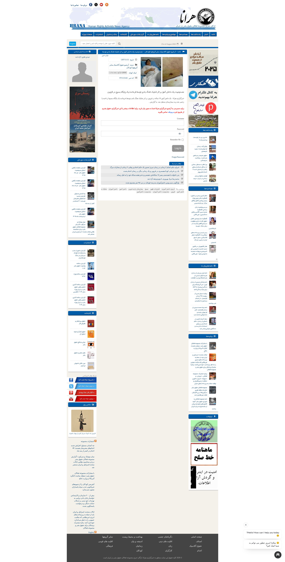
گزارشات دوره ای (137, 34)
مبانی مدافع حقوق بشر (79, 343)
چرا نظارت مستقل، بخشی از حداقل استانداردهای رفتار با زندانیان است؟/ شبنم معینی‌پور (199, 168)
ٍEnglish (91, 532)
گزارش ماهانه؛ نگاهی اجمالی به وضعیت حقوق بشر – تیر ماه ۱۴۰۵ (78, 171)
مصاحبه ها (183, 34)
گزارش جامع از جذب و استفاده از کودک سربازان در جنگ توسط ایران (78, 254)
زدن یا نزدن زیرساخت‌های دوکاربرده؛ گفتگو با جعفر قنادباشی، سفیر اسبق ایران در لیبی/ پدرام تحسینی (203, 237)
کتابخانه (123, 34)
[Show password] (180, 133)
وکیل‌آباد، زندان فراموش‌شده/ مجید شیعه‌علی (200, 149)
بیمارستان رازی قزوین (135, 189)
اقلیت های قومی (105, 541)
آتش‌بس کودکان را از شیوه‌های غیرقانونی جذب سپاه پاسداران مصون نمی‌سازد (83, 487)
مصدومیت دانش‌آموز (144, 192)
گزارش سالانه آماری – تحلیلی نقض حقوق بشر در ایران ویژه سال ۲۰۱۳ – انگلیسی (78, 288)
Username (180, 119)
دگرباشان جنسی (165, 537)
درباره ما (84, 5)
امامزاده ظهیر (155, 189)
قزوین (173, 192)
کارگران (168, 551)
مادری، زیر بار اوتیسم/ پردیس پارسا (200, 138)
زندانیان (139, 546)
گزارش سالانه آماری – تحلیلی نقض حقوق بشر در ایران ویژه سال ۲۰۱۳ (78, 301)
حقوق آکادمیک (165, 52)
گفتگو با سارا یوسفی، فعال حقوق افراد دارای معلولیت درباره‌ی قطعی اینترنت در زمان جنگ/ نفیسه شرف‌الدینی (203, 223)
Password (180, 129)
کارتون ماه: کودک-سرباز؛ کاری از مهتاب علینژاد (82, 433)
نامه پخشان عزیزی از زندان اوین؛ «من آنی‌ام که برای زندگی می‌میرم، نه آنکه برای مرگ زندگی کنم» (199, 285)
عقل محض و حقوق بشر (79, 354)
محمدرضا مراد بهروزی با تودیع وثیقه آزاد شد (163, 179)
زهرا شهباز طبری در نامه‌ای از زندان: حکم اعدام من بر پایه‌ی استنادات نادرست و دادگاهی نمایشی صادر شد (205, 323)
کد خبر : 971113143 (126, 78)
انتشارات (99, 34)
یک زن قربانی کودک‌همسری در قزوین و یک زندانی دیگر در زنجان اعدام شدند (151, 171)
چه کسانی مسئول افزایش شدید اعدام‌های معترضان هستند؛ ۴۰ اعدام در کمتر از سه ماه (83, 198)
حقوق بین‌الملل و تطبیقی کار (80, 322)
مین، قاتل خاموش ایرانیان (79, 364)
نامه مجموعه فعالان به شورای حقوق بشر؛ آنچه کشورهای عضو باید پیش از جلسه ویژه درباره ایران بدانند (203, 403)
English (72, 44)
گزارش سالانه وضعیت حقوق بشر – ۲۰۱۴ (79, 266)
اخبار (206, 34)
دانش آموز (122, 189)
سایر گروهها (155, 52)
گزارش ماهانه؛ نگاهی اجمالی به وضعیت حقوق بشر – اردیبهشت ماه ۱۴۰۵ (78, 212)
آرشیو (173, 52)
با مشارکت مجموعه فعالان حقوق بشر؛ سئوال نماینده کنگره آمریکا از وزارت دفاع (82, 476)
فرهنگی (109, 546)
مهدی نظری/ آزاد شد (82, 57)
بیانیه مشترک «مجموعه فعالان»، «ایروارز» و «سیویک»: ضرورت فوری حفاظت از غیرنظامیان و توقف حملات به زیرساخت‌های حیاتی (204, 378)
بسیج (146, 189)
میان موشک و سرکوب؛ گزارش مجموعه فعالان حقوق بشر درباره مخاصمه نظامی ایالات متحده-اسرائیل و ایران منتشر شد (83, 228)
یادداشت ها (196, 34)
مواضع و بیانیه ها (169, 34)
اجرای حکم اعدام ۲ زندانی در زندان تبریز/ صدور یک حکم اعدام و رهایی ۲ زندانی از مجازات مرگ (144, 167)
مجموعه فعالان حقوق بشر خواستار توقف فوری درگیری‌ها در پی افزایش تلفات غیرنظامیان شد (199, 391)
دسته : (131, 65)
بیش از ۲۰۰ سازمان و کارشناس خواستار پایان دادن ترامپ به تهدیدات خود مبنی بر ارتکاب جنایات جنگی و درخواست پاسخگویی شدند (82, 500)
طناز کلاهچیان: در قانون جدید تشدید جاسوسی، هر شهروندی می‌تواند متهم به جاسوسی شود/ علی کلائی (199, 250)
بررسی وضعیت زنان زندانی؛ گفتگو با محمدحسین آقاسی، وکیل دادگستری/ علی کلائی (199, 210)
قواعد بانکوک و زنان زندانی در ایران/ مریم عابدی (200, 178)
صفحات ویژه (87, 34)
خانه (213, 34)
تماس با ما (75, 5)
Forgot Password (178, 157)
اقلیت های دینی (165, 541)
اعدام (199, 551)
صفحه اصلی (196, 537)
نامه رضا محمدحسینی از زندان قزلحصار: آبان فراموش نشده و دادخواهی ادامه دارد (199, 311)
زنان (170, 546)
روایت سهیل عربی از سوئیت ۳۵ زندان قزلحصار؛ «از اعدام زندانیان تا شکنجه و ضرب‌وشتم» (205, 298)
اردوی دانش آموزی (168, 189)
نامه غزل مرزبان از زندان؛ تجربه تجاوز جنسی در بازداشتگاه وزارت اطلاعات (199, 275)
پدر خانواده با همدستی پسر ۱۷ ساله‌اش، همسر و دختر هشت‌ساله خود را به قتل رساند (148, 175)
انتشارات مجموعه (87, 441)
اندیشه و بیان (136, 541)
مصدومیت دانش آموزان (161, 192)
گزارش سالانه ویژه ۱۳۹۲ (79, 275)
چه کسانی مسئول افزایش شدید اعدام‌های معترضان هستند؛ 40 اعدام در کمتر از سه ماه (82, 448)
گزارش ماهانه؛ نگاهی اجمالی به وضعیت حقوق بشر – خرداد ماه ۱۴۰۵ (78, 184)
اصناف (199, 541)
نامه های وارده (153, 34)
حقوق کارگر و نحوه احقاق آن (79, 333)
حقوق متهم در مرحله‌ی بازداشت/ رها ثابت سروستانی (200, 158)
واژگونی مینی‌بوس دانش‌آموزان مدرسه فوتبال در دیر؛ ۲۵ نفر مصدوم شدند (152, 183)
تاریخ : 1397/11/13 (127, 60)
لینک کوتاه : (132, 73)
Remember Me (175, 140)
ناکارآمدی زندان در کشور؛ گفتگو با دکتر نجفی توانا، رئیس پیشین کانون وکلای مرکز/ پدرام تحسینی (199, 199)
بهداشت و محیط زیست (132, 537)
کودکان (147, 52)
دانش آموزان (113, 189)
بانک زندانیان (111, 34)
